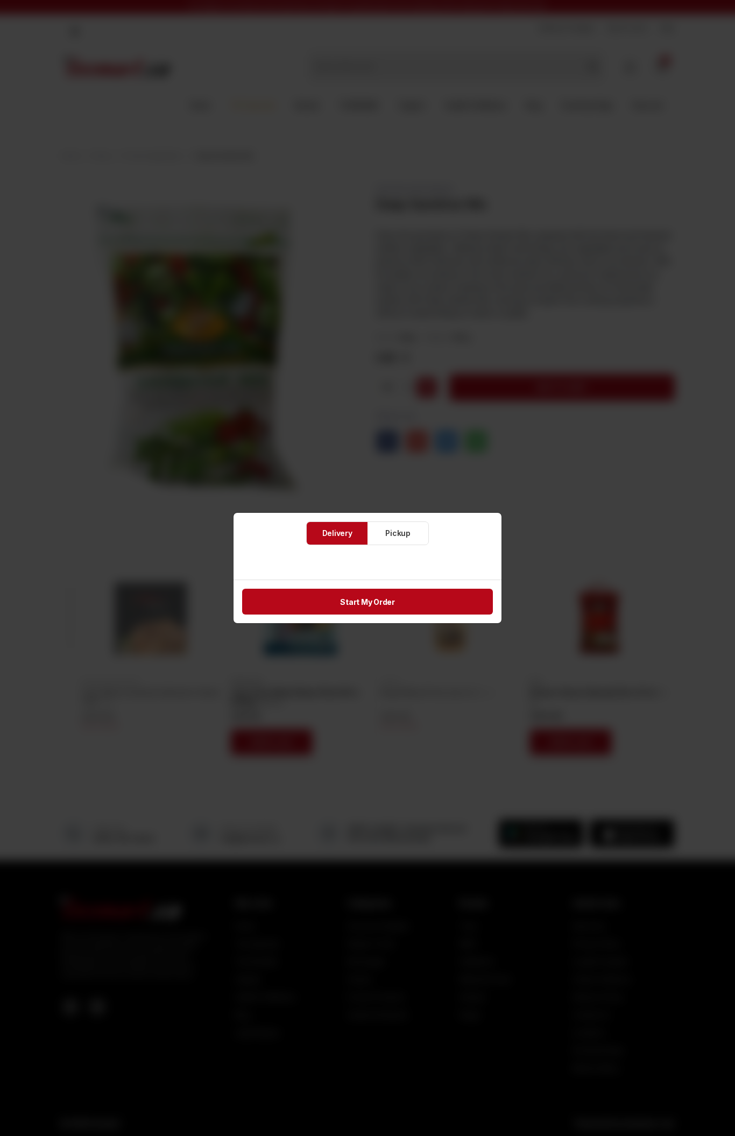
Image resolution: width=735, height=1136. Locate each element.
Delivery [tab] (337, 533)
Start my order (367, 601)
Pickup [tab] (398, 533)
